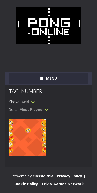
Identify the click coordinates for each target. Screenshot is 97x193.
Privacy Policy (69, 175)
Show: (14, 101)
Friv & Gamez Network (63, 183)
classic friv (43, 175)
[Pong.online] (48, 24)
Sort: (13, 109)
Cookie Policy (25, 183)
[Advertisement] (53, 54)
